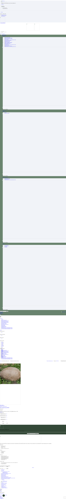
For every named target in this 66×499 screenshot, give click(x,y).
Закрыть (33, 467)
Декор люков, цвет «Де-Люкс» (5, 354)
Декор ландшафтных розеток (4, 352)
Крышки (4, 36)
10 (6, 417)
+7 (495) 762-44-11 (2, 23)
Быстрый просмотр (2, 405)
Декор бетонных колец (7, 37)
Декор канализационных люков (8, 38)
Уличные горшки (7, 245)
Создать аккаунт (2, 493)
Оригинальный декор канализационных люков (6, 358)
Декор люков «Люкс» (3, 353)
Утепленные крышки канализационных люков (10, 44)
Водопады (6, 246)
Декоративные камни (7, 41)
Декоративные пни (7, 45)
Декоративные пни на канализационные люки (10, 46)
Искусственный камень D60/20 (4, 407)
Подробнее (2, 4)
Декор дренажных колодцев (8, 40)
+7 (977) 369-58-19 (2, 22)
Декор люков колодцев (7, 43)
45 (6, 419)
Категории (1, 318)
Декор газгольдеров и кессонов (8, 42)
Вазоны (4, 111)
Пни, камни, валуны (5, 177)
